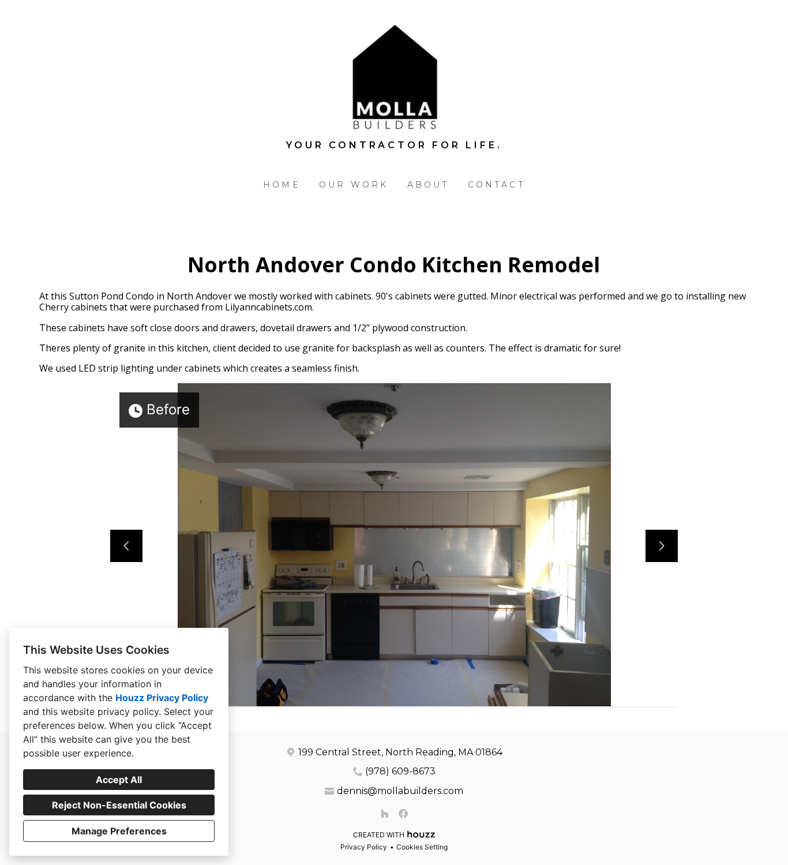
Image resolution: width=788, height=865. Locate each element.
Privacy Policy (363, 846)
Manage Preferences (119, 831)
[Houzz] (384, 813)
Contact (496, 184)
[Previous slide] (126, 546)
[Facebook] (403, 813)
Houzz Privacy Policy (161, 697)
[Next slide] (662, 546)
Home (282, 184)
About (428, 184)
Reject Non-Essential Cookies (119, 805)
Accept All (119, 779)
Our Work (354, 184)
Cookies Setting (422, 846)
